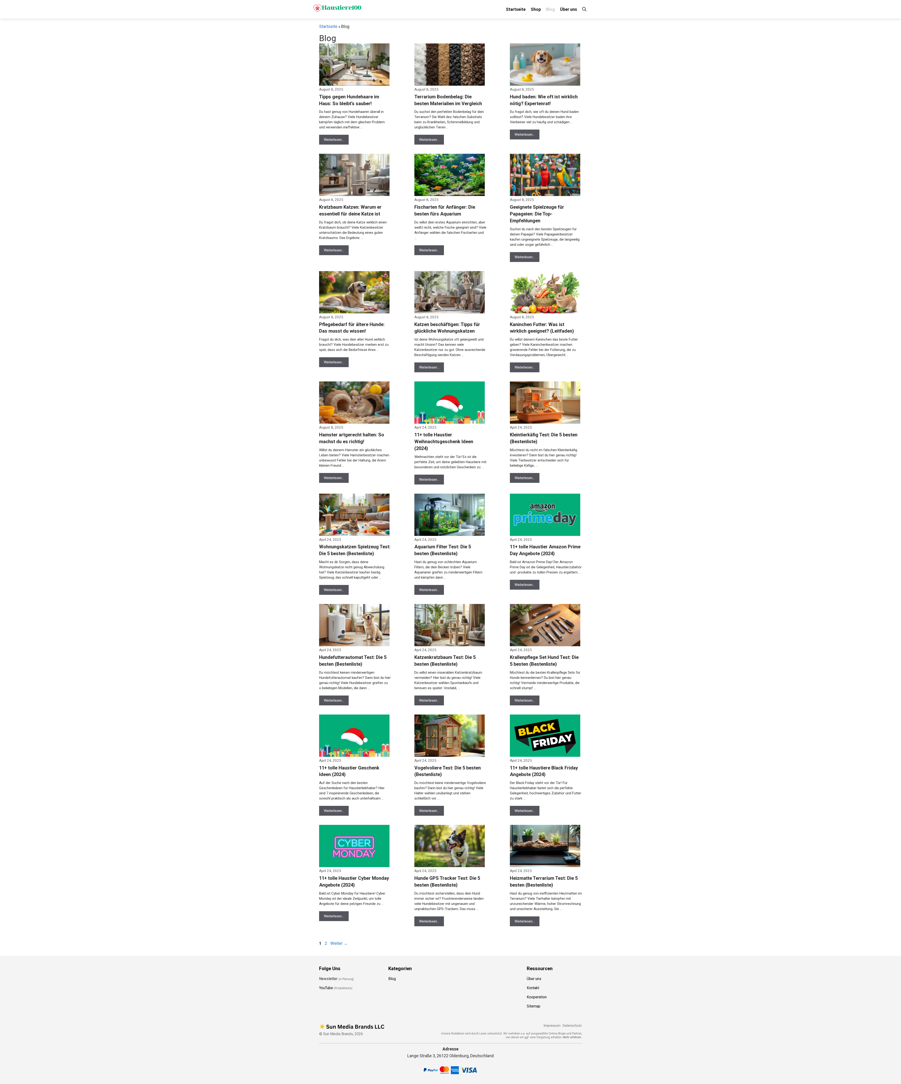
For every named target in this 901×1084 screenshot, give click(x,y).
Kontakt (533, 988)
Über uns (568, 9)
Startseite (516, 9)
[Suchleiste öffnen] (584, 9)
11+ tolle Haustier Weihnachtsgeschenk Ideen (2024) (443, 441)
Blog (550, 9)
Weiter (339, 943)
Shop (536, 9)
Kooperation (537, 997)
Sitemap (533, 1006)
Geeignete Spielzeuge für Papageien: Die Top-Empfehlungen (537, 213)
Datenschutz (572, 1026)
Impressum (552, 1026)
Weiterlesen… (334, 140)
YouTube (326, 988)
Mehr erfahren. (572, 1037)
